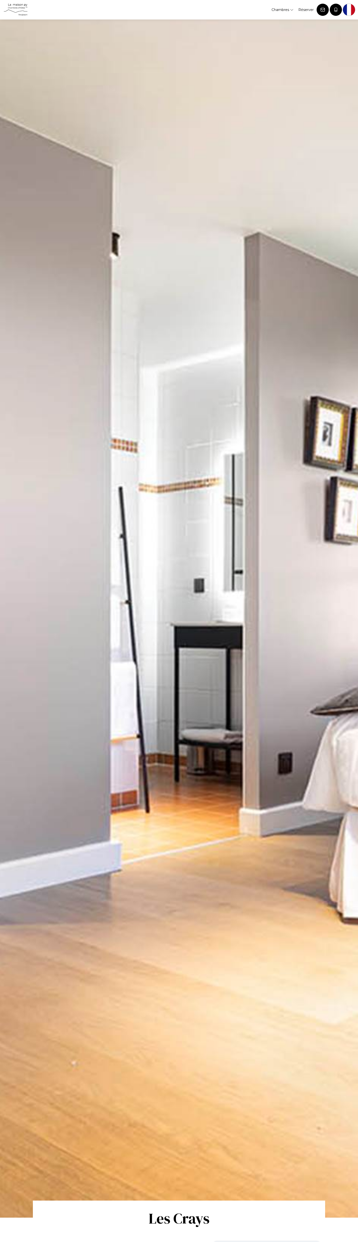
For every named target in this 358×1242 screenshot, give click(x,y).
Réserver (306, 10)
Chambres (281, 10)
